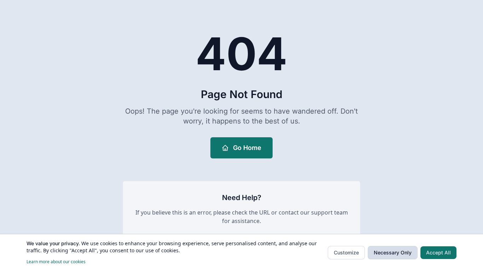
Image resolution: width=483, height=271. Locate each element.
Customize (346, 252)
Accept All (438, 252)
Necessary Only (393, 252)
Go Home (247, 147)
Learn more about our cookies (56, 262)
